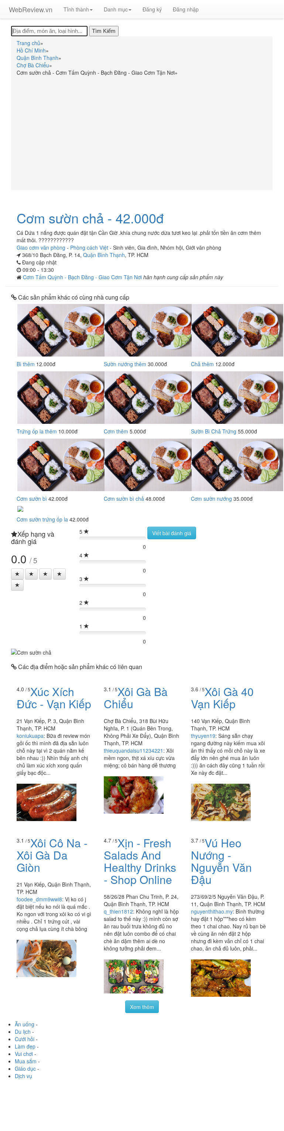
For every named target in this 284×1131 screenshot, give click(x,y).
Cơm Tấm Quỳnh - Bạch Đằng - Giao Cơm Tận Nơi (83, 277)
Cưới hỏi (24, 1039)
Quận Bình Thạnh (104, 255)
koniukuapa (30, 735)
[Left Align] (17, 574)
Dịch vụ (23, 1076)
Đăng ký (152, 9)
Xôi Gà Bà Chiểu (136, 697)
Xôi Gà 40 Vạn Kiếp (222, 697)
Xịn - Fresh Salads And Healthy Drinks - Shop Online (140, 861)
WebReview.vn (30, 9)
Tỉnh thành (76, 9)
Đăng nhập (186, 9)
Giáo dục (25, 1068)
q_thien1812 (118, 911)
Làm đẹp (25, 1046)
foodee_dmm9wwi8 (39, 899)
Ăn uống (24, 1024)
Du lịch (23, 1031)
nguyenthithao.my (212, 911)
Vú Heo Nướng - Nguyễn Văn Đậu (221, 861)
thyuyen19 (203, 735)
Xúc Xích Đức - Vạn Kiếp (54, 697)
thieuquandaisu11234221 (133, 750)
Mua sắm (26, 1061)
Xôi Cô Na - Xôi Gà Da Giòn (52, 855)
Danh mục (116, 9)
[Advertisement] (142, 131)
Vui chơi (24, 1053)
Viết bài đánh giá (171, 533)
